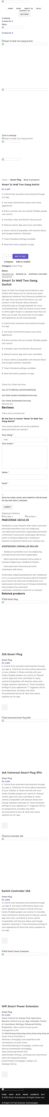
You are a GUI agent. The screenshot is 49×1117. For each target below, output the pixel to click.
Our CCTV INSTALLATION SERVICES (19, 390)
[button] (5, 707)
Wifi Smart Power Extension (20, 1006)
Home (4, 180)
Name (5, 472)
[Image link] (12, 1090)
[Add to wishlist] (5, 701)
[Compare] (5, 649)
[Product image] (24, 623)
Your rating (7, 435)
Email (5, 483)
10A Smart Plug (12, 654)
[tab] (8, 274)
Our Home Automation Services (16, 401)
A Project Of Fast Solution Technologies (20, 1103)
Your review (8, 443)
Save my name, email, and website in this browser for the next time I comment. (24, 499)
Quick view (5, 713)
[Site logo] (15, 3)
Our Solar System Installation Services (19, 395)
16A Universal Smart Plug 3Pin (22, 772)
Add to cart (20, 256)
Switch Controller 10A (16, 891)
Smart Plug (15, 180)
